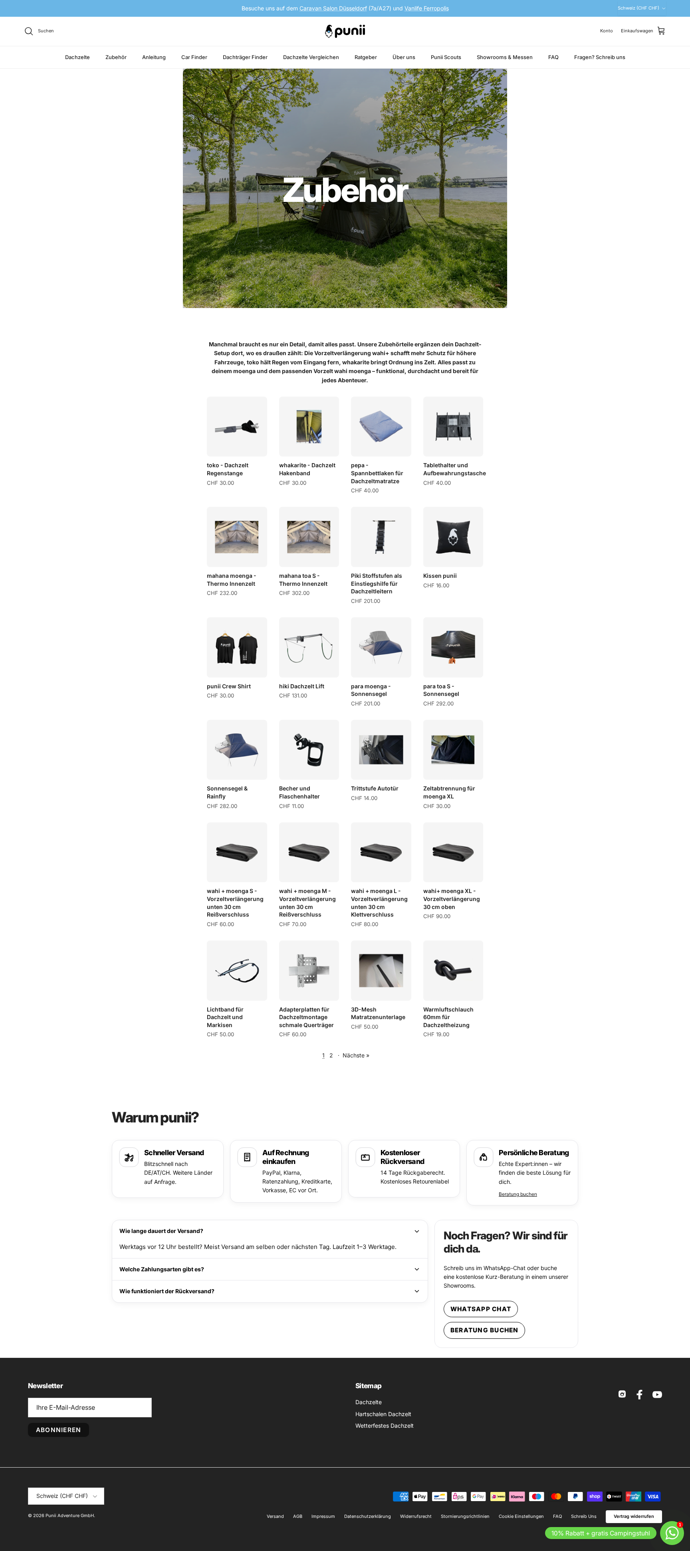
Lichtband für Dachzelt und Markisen (225, 1017)
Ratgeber (366, 56)
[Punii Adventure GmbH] (345, 31)
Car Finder (194, 56)
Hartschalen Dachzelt (383, 1414)
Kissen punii (440, 575)
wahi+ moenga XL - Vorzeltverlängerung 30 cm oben (451, 898)
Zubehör (116, 56)
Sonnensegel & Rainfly (227, 792)
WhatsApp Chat (480, 1309)
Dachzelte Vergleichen (311, 56)
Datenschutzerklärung (367, 1516)
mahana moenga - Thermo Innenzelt (231, 579)
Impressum (323, 1516)
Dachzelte (77, 56)
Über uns (404, 56)
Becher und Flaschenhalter (299, 792)
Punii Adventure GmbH (70, 1515)
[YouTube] (657, 1394)
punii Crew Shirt (229, 686)
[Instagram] (622, 1394)
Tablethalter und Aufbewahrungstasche (453, 469)
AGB (297, 1516)
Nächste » (356, 1055)
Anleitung (154, 56)
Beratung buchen (518, 1194)
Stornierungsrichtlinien (465, 1516)
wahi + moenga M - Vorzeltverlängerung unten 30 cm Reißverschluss (307, 902)
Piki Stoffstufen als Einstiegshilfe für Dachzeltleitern (376, 583)
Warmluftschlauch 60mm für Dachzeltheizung (448, 1017)
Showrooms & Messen (505, 56)
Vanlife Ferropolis (426, 8)
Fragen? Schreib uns (599, 56)
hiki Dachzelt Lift (301, 686)
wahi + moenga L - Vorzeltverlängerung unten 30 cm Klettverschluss (379, 902)
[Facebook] (639, 1394)
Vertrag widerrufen (634, 1516)
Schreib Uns (584, 1516)
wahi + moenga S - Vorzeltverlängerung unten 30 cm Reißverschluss (235, 902)
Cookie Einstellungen (521, 1516)
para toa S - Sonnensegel (441, 690)
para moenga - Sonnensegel (371, 690)
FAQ (553, 56)
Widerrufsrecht (416, 1516)
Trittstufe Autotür (375, 788)
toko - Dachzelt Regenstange (227, 469)
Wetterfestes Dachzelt (384, 1425)
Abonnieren (58, 1430)
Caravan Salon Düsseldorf (333, 8)
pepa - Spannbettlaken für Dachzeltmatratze (377, 473)
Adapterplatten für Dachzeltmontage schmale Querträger (306, 1017)
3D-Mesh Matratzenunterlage (378, 1013)
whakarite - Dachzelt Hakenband (307, 469)
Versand (275, 1516)
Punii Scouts (446, 56)
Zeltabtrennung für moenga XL (449, 792)
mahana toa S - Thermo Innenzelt (303, 579)
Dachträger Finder (245, 56)
